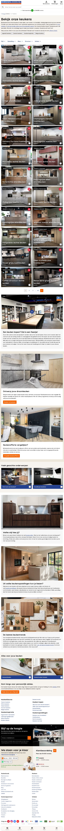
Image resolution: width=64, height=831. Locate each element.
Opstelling (10, 41)
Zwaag (33, 815)
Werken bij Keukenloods (7, 791)
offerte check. (53, 30)
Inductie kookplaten (6, 807)
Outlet (33, 793)
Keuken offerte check (37, 778)
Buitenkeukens (35, 776)
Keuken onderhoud (37, 780)
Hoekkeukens (36, 717)
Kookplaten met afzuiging (7, 811)
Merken (3, 816)
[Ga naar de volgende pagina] (41, 290)
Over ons (3, 789)
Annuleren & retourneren (7, 783)
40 (38, 290)
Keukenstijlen (35, 791)
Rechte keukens (37, 719)
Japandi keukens (6, 33)
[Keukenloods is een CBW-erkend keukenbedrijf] (60, 821)
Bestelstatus (46, 3)
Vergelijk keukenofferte (11, 456)
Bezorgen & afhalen (6, 780)
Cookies (23, 823)
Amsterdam (35, 801)
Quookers (3, 813)
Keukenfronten (35, 785)
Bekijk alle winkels (36, 816)
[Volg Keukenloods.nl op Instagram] (11, 821)
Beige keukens (40, 33)
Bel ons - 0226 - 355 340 (10, 758)
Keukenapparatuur (7, 797)
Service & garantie (6, 785)
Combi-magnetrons (6, 801)
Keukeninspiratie (29, 33)
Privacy (16, 823)
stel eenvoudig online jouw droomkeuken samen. (20, 26)
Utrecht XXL (35, 811)
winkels (55, 687)
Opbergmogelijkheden (7, 716)
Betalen (3, 781)
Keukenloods (5, 773)
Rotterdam (35, 807)
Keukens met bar (37, 721)
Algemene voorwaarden (33, 823)
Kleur (19, 41)
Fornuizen (3, 803)
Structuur (28, 41)
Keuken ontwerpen (10, 402)
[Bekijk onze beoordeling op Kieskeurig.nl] (49, 764)
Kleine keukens (5, 718)
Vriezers (3, 815)
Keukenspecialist (37, 710)
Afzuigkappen (4, 799)
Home (8, 13)
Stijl (2, 41)
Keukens (34, 773)
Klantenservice (5, 776)
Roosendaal (35, 805)
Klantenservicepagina (8, 754)
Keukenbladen (37, 708)
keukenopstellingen (11, 588)
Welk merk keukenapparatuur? (41, 706)
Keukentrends (36, 699)
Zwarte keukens (17, 33)
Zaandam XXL (35, 813)
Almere (34, 799)
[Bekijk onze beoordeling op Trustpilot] (49, 758)
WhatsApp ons (8, 761)
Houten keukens (5, 708)
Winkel (37, 41)
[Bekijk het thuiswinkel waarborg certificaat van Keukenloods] (52, 821)
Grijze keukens (5, 706)
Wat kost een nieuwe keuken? (41, 704)
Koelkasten (4, 809)
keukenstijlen (29, 535)
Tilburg (33, 809)
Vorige (3, 13)
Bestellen (3, 778)
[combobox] (32, 7)
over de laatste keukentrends (45, 645)
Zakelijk (3, 793)
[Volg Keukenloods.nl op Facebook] (14, 821)
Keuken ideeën (5, 720)
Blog (2, 787)
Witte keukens (5, 704)
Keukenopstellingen (37, 789)
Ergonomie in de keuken (8, 715)
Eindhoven (34, 803)
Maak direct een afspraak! (10, 692)
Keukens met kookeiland (39, 715)
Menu (61, 4)
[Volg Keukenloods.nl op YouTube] (18, 821)
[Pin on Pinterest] (29, 47)
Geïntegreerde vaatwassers (8, 805)
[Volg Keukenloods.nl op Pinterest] (8, 821)
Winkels (34, 797)
